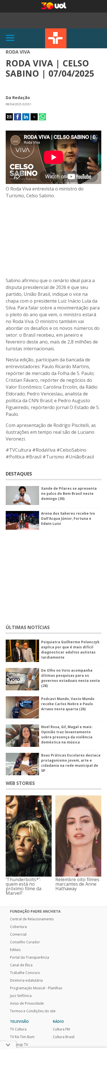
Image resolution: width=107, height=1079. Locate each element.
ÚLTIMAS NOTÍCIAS (28, 627)
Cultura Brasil (63, 1037)
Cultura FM (61, 1029)
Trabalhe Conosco (25, 973)
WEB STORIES (20, 783)
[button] (9, 116)
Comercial (18, 934)
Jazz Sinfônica (21, 996)
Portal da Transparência (29, 957)
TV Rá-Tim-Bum (22, 1037)
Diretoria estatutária (26, 980)
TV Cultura (55, 38)
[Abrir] (10, 38)
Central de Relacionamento (32, 919)
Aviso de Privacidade (27, 1003)
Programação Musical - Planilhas (36, 988)
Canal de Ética (21, 965)
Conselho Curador (25, 942)
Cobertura (18, 927)
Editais (15, 950)
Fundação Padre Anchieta (35, 911)
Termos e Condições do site (33, 1011)
